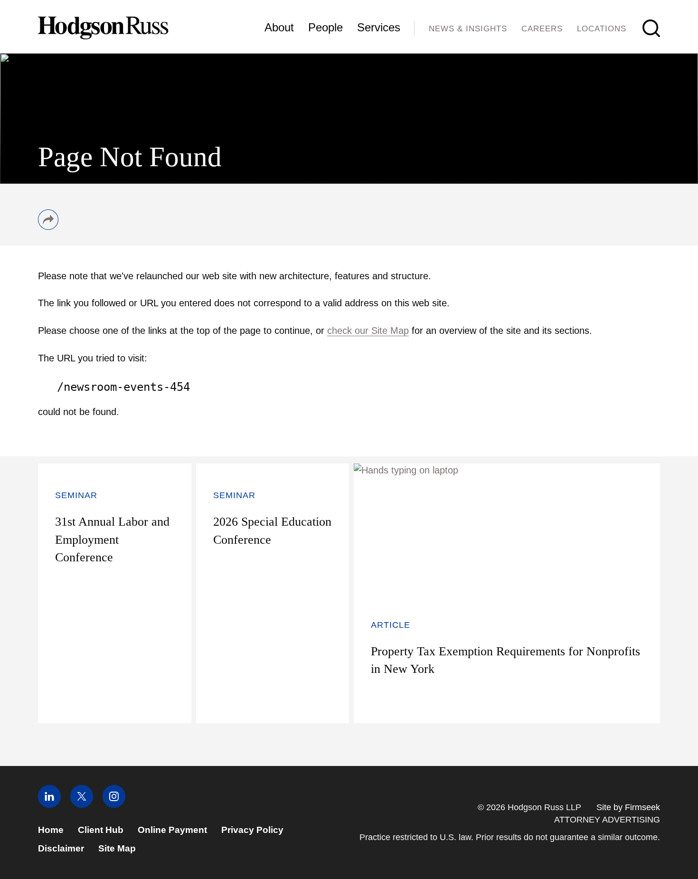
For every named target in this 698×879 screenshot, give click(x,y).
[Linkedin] (49, 805)
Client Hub (100, 830)
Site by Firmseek (628, 807)
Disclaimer (61, 848)
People (325, 27)
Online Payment (172, 830)
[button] (48, 226)
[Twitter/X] (81, 805)
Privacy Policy (252, 830)
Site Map (117, 848)
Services (378, 27)
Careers (542, 28)
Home (51, 830)
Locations (601, 28)
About (279, 27)
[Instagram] (114, 805)
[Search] (651, 28)
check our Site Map (368, 330)
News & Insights (468, 28)
